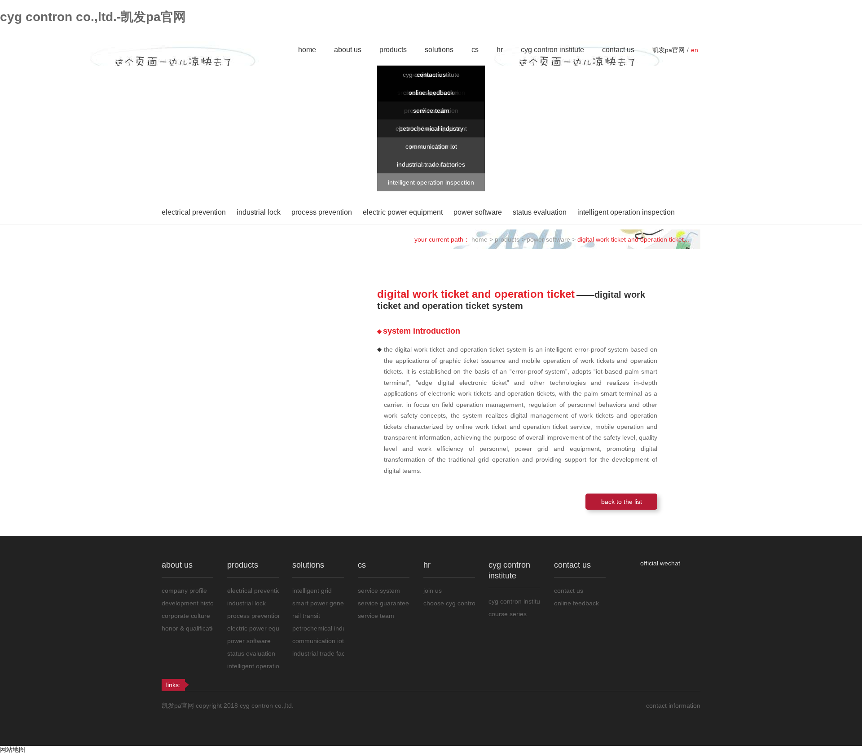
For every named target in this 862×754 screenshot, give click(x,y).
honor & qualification (187, 628)
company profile (184, 590)
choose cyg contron (449, 603)
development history (187, 603)
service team (431, 110)
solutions (439, 49)
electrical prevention (194, 212)
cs (475, 49)
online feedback (431, 92)
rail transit (306, 615)
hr (500, 49)
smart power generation (318, 603)
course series (507, 613)
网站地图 (12, 749)
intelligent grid (312, 590)
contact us (618, 49)
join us (432, 590)
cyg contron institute (552, 49)
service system (379, 590)
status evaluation (540, 212)
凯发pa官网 (668, 49)
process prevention (321, 212)
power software (477, 212)
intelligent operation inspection (431, 182)
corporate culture (186, 615)
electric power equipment (403, 212)
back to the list (621, 501)
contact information (673, 705)
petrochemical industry (431, 128)
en (694, 49)
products (393, 49)
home (307, 49)
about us (347, 49)
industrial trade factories (431, 164)
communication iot (431, 146)
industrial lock (259, 212)
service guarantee (383, 603)
